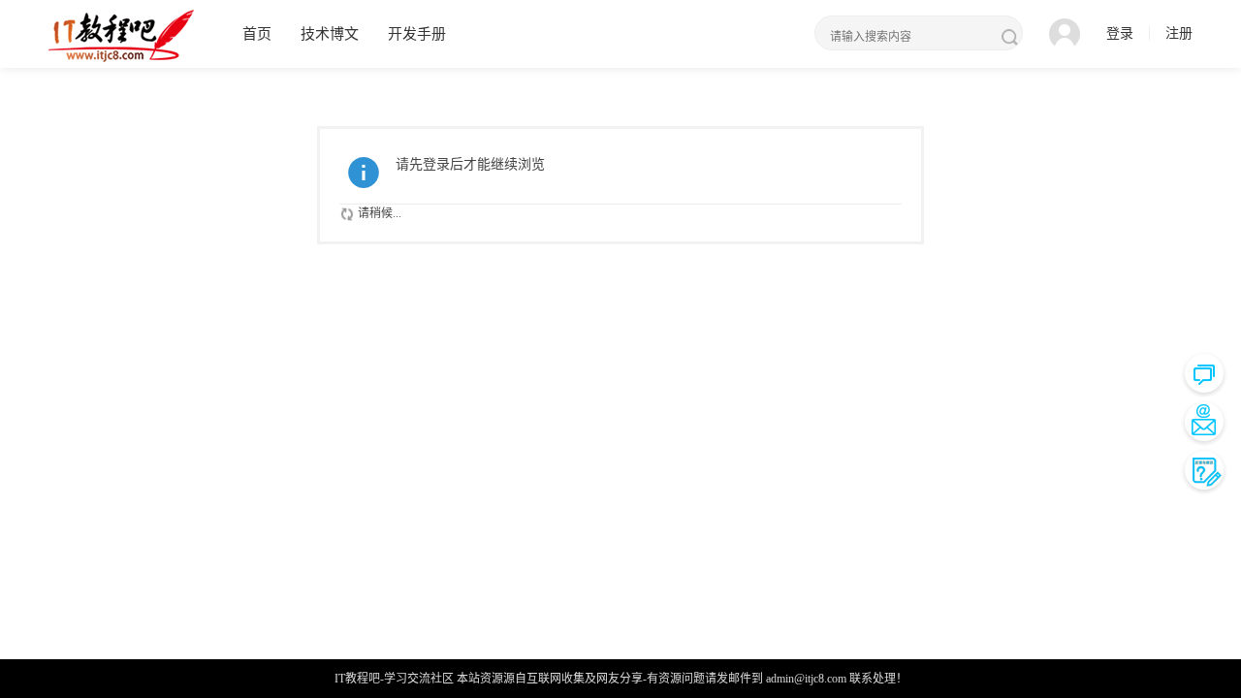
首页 (256, 34)
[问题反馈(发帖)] (1204, 470)
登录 (1119, 33)
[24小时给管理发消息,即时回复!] (1204, 373)
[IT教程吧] (121, 35)
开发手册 (417, 34)
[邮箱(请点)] (1204, 421)
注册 (1179, 33)
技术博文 (330, 34)
